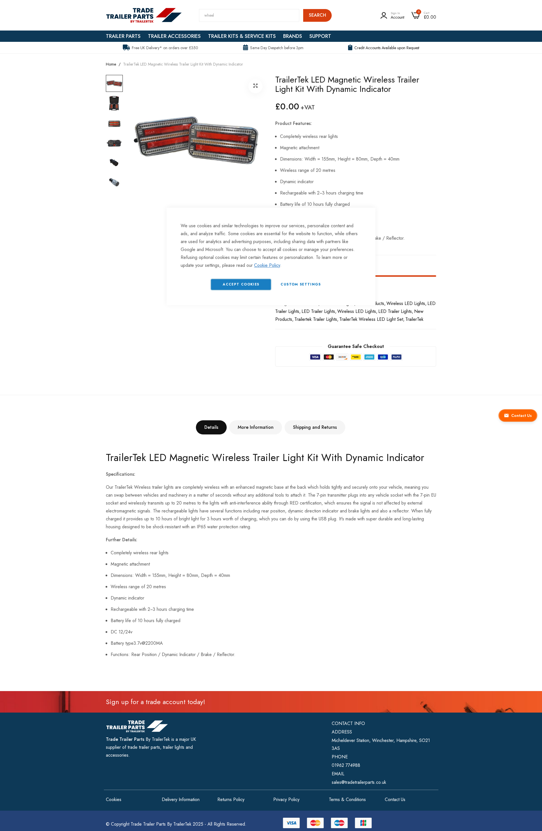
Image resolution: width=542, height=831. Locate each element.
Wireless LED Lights (405, 303)
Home (111, 64)
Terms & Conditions (347, 799)
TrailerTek (414, 319)
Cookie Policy (267, 265)
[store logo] (144, 15)
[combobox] (249, 15)
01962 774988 (346, 765)
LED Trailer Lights (395, 311)
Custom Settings (301, 284)
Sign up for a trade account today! (155, 702)
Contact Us (395, 799)
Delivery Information (181, 799)
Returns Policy (230, 799)
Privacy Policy (286, 799)
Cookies (113, 799)
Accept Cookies (241, 284)
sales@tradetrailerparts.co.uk (359, 782)
